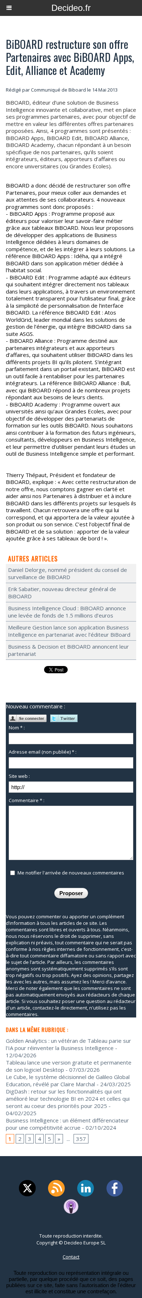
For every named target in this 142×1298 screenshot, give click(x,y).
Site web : (19, 776)
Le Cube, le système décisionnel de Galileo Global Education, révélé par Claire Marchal (68, 1080)
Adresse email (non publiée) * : (42, 752)
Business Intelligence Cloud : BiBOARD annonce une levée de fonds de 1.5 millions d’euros (67, 611)
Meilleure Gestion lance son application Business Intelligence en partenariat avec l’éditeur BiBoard (69, 631)
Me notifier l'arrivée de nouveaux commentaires (70, 872)
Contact (71, 1256)
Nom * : (17, 727)
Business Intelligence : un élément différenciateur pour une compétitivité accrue (67, 1124)
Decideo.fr (71, 8)
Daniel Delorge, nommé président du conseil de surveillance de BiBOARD (67, 573)
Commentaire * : (26, 800)
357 (81, 1138)
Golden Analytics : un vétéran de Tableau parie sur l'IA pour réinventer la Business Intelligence (68, 1044)
